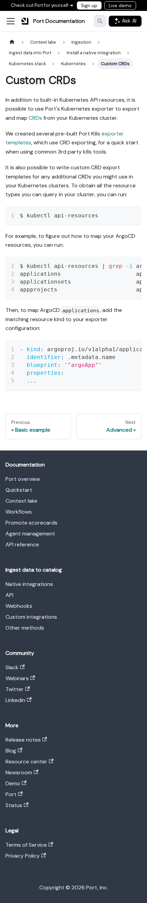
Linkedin (15, 700)
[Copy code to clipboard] (133, 214)
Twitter (14, 689)
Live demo (120, 6)
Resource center (26, 761)
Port (10, 794)
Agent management (30, 533)
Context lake (21, 500)
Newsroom (18, 772)
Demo (12, 783)
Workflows (18, 511)
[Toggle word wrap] (120, 214)
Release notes (23, 739)
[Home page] (11, 42)
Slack (11, 667)
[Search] (100, 21)
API (9, 595)
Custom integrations (31, 616)
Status (13, 805)
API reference (22, 544)
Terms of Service (26, 844)
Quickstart (18, 489)
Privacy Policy (22, 855)
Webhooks (18, 606)
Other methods (24, 627)
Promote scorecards (31, 522)
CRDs (35, 117)
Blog (10, 750)
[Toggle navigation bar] (10, 21)
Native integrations (29, 584)
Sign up (89, 6)
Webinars (17, 678)
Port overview (22, 479)
